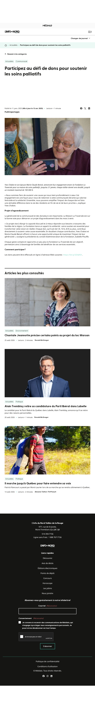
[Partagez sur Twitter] (85, 108)
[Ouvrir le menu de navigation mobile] (90, 32)
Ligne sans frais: (47, 537)
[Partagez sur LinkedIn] (89, 108)
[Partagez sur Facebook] (81, 108)
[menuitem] (80, 38)
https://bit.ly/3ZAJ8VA (72, 254)
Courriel (47, 606)
